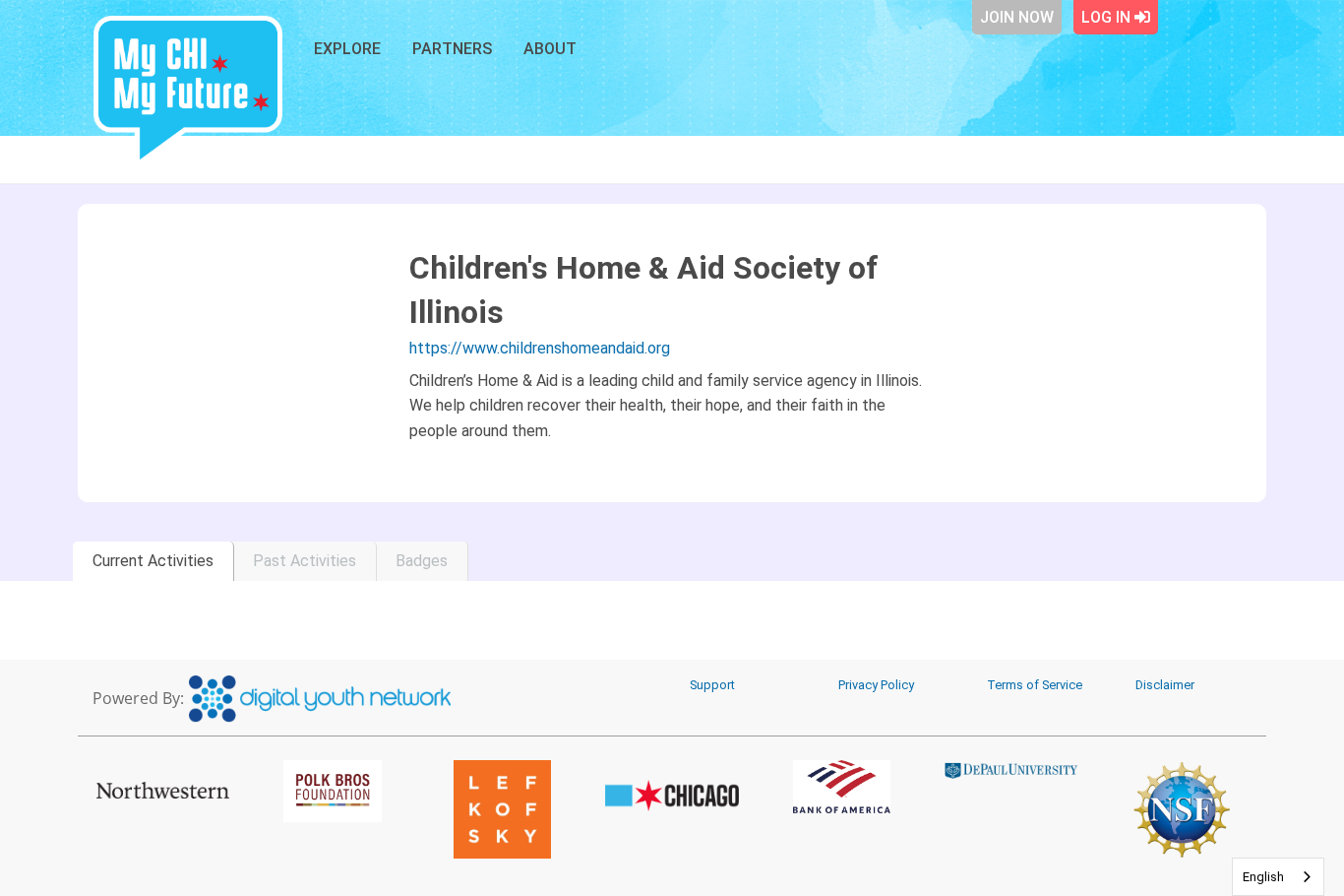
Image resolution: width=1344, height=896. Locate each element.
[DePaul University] (1012, 770)
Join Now (1017, 17)
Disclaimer (1164, 684)
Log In (1107, 17)
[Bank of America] (841, 786)
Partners (452, 48)
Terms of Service (1034, 684)
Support (712, 684)
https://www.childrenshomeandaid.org (539, 348)
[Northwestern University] (162, 790)
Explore (347, 48)
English (1263, 876)
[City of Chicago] (672, 795)
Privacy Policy (876, 684)
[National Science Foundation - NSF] (1181, 809)
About (550, 48)
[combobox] (1278, 877)
